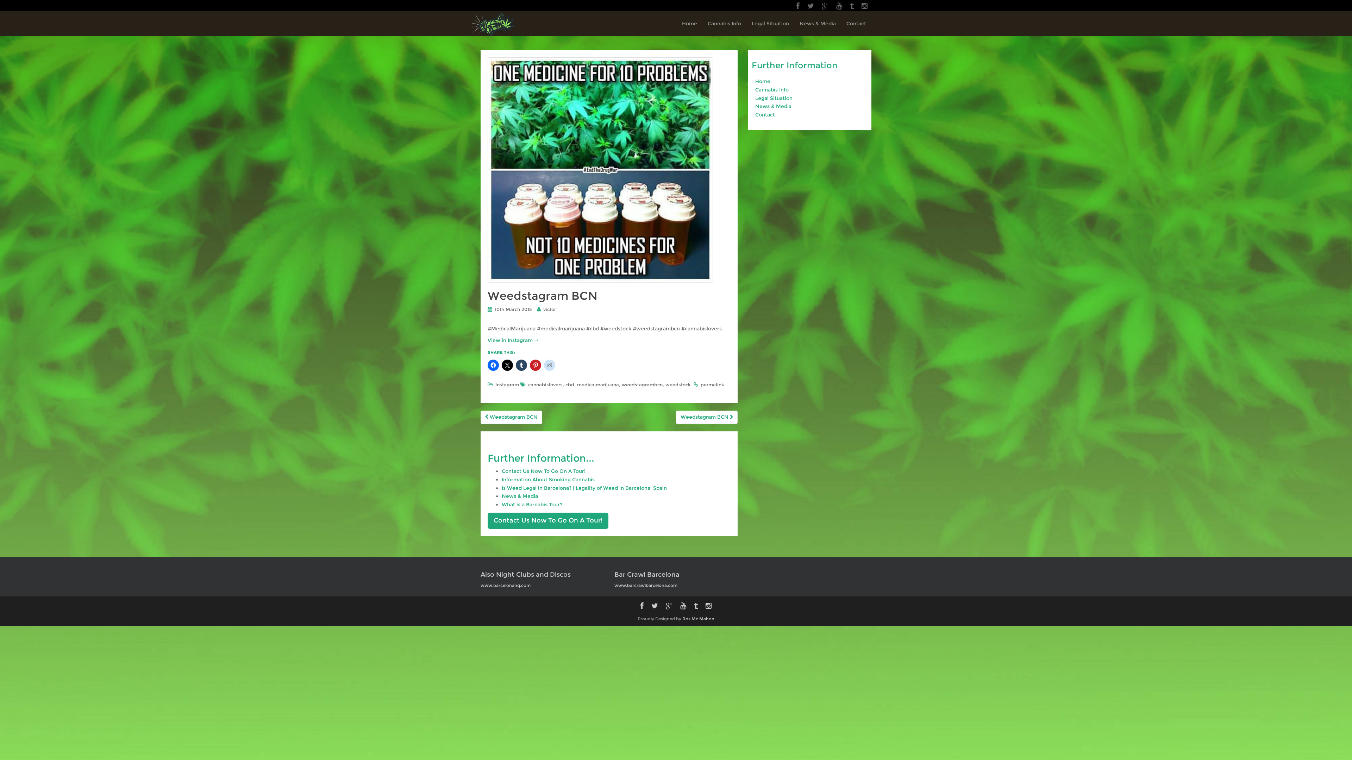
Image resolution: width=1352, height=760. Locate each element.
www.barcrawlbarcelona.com (645, 585)
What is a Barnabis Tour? (532, 504)
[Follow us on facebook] (798, 6)
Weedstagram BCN (513, 417)
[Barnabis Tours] (493, 24)
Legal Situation (770, 23)
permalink (712, 384)
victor (549, 309)
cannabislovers (545, 384)
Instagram (507, 384)
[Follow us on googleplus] (825, 6)
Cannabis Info (724, 23)
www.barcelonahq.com (506, 585)
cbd (569, 384)
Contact (856, 23)
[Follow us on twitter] (810, 6)
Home (689, 23)
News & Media (818, 23)
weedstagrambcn (642, 384)
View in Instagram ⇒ (513, 340)
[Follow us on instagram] (865, 6)
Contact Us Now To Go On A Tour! (544, 471)
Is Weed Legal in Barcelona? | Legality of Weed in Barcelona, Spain (584, 488)
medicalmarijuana (598, 384)
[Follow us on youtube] (839, 6)
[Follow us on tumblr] (852, 6)
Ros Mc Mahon (698, 618)
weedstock (678, 384)
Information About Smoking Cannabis (548, 479)
